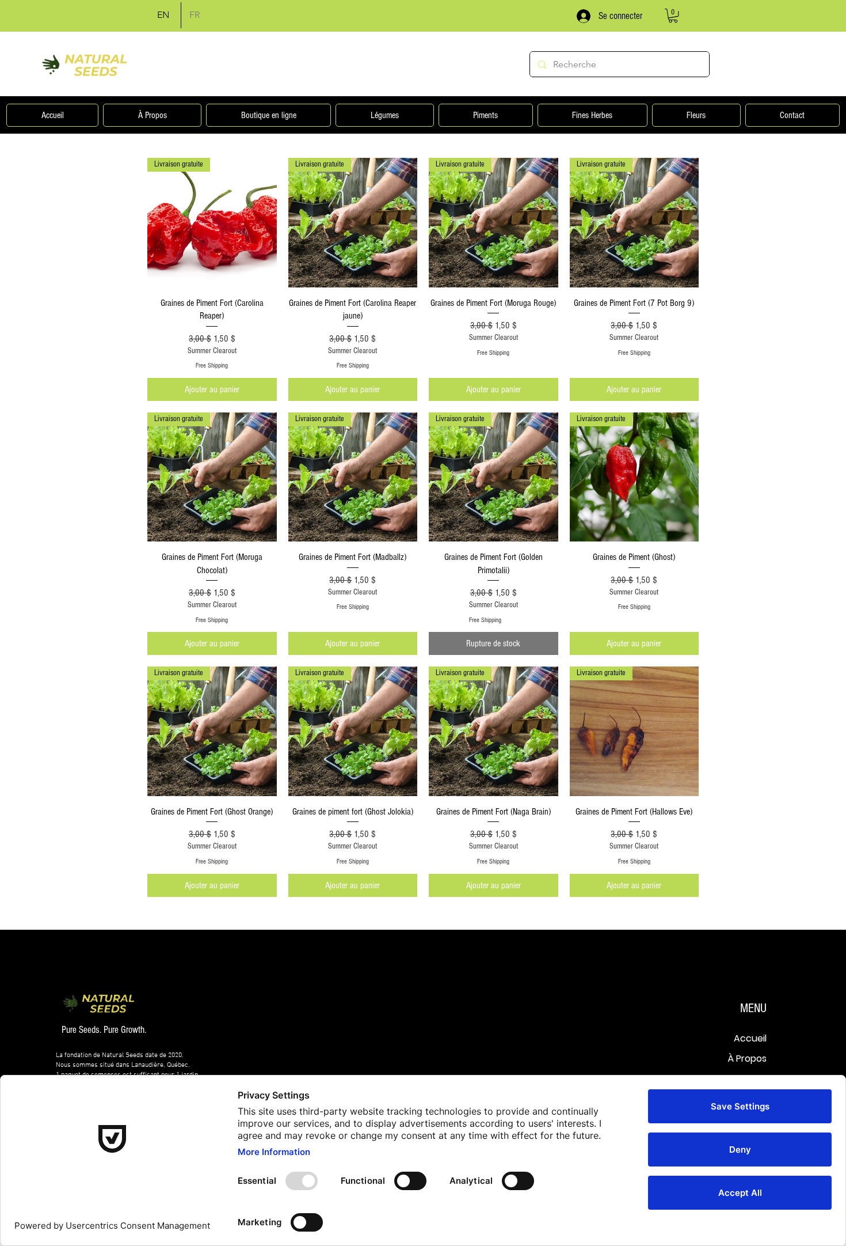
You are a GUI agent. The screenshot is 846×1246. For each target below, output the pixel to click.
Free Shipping (212, 365)
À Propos (747, 1058)
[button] (673, 15)
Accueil (750, 1038)
